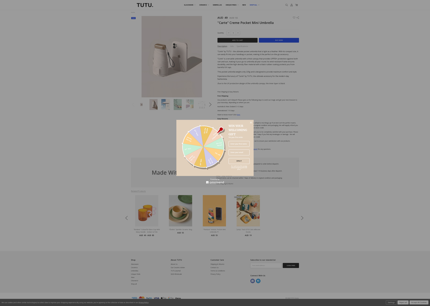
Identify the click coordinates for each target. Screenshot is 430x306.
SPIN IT (239, 161)
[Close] (251, 122)
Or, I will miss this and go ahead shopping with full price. (239, 167)
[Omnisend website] (215, 181)
